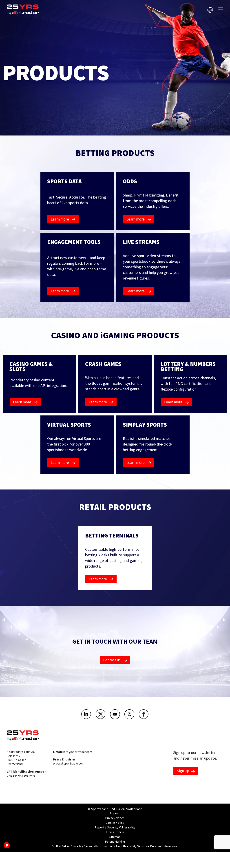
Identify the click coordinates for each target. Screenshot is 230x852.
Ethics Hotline (115, 832)
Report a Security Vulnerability (115, 827)
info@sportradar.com (77, 752)
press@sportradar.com (68, 763)
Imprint (115, 813)
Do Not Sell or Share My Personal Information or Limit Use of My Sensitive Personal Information (115, 846)
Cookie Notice (115, 823)
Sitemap (115, 837)
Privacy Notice (115, 818)
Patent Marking (115, 841)
